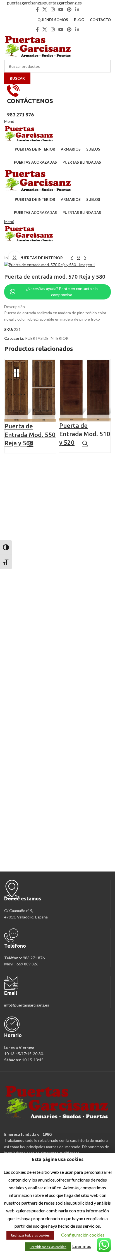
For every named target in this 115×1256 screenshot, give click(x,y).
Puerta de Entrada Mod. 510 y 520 (84, 434)
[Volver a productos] (78, 257)
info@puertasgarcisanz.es (26, 1005)
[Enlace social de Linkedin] (77, 9)
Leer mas (81, 1246)
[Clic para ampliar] (14, 257)
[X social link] (45, 9)
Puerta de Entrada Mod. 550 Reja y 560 (30, 435)
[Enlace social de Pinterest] (69, 9)
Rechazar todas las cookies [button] (30, 1235)
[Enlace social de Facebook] (37, 9)
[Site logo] (38, 46)
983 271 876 (20, 115)
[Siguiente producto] (85, 257)
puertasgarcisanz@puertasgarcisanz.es (44, 2)
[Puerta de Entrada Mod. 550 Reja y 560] (30, 390)
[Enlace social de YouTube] (60, 9)
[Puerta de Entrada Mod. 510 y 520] (85, 389)
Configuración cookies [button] (82, 1234)
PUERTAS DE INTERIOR (41, 257)
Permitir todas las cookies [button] (48, 1246)
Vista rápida (30, 444)
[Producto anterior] (71, 257)
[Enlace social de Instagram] (52, 9)
